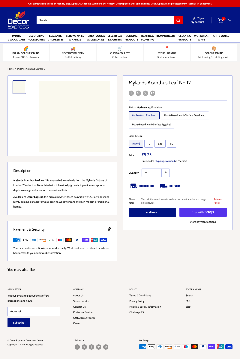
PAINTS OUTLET (221, 35)
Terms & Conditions (140, 295)
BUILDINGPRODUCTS (131, 37)
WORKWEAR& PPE (201, 37)
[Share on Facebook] (131, 93)
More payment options (203, 221)
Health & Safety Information (145, 306)
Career (76, 323)
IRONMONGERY (165, 35)
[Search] (178, 20)
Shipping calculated (165, 160)
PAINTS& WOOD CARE (16, 37)
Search (189, 295)
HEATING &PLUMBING (147, 37)
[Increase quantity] (166, 172)
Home (11, 68)
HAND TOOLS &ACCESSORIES (95, 37)
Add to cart (152, 212)
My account (197, 22)
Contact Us (79, 306)
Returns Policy (217, 200)
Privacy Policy (136, 301)
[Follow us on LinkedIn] (105, 347)
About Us (78, 295)
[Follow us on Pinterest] (98, 347)
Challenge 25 (136, 312)
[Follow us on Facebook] (77, 347)
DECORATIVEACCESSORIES (36, 37)
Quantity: (134, 172)
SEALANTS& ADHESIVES (55, 37)
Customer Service (82, 312)
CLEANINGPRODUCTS (184, 37)
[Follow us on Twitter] (84, 347)
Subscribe (18, 322)
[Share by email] (152, 93)
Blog (188, 306)
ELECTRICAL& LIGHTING (115, 37)
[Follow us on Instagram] (91, 347)
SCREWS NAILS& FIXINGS (75, 37)
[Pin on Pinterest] (138, 93)
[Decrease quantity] (146, 172)
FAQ (188, 301)
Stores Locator (81, 301)
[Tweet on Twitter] (145, 93)
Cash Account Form (84, 317)
